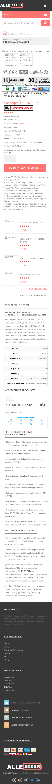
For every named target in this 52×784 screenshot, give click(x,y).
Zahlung (6, 647)
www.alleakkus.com (25, 773)
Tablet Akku (8, 687)
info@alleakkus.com (19, 34)
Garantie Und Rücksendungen (13, 650)
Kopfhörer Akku (9, 690)
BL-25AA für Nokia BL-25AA (32, 223)
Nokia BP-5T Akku (17, 467)
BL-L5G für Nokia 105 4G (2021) (33, 258)
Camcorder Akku (9, 684)
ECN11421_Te (16, 120)
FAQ (5, 657)
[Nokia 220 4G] (9, 273)
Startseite (6, 40)
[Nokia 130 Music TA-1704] (10, 238)
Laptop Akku (8, 681)
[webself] (38, 780)
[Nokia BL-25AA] (10, 221)
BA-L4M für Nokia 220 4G (30, 275)
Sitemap (6, 660)
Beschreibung (38, 288)
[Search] (45, 23)
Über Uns (7, 644)
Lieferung (7, 653)
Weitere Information (34, 295)
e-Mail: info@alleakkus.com (25, 703)
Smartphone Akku (18, 40)
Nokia (29, 40)
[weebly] (32, 780)
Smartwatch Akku (9, 677)
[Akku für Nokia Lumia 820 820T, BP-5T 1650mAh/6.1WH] (11, 60)
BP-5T (9, 399)
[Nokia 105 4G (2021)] (9, 257)
